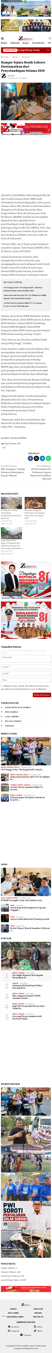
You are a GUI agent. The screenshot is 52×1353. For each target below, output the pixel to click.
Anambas (13, 785)
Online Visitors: (8, 1268)
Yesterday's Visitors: (11, 1276)
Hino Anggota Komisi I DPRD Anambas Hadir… (26, 997)
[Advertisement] (26, 164)
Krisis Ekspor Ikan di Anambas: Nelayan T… (30, 929)
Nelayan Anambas (13, 721)
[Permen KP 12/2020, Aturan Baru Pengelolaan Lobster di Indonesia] (11, 503)
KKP (4, 448)
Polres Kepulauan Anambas (18, 707)
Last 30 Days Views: (10, 1280)
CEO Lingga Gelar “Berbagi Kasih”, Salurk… (22, 770)
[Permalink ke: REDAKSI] (5, 77)
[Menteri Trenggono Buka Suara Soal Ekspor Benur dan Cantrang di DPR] (35, 503)
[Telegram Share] (42, 458)
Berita (3, 767)
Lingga (16, 767)
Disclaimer (13, 1313)
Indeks (13, 1309)
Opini (3, 898)
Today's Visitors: (9, 1272)
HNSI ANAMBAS (11, 712)
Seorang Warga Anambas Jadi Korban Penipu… (27, 1017)
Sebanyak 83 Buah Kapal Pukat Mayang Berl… (27, 986)
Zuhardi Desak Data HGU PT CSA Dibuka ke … (30, 778)
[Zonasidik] (26, 38)
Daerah (10, 767)
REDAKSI (38, 1313)
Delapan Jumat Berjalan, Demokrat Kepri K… (27, 798)
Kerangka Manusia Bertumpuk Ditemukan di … (27, 976)
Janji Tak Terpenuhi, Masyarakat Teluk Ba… (28, 1007)
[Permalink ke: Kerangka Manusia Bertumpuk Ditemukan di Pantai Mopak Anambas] (26, 956)
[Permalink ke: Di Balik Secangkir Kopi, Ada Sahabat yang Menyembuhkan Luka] (26, 882)
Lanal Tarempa (12, 717)
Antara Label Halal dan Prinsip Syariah (29, 919)
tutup (4, 1316)
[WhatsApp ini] (48, 458)
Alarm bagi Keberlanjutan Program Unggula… (28, 909)
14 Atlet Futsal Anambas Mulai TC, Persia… (26, 788)
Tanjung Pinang (12, 898)
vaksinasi (9, 726)
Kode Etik (38, 1309)
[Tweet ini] (36, 458)
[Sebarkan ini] (30, 458)
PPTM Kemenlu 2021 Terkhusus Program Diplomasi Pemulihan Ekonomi (40, 472)
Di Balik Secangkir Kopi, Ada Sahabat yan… (22, 900)
